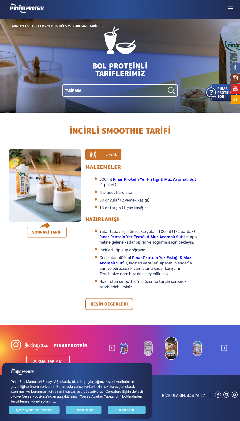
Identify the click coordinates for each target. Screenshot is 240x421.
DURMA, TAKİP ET (48, 361)
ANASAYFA (19, 26)
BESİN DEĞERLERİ (109, 304)
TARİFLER (37, 26)
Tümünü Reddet (83, 410)
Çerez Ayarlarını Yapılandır (34, 410)
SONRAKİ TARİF (46, 232)
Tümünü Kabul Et (127, 410)
